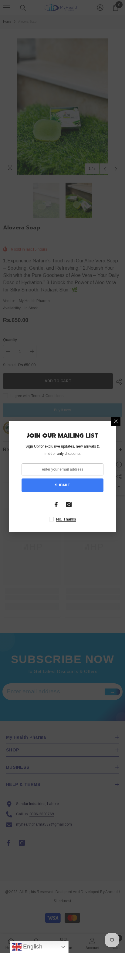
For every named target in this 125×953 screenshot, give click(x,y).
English (32, 946)
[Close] (115, 421)
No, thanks (66, 519)
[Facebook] (56, 504)
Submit (62, 485)
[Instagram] (68, 504)
